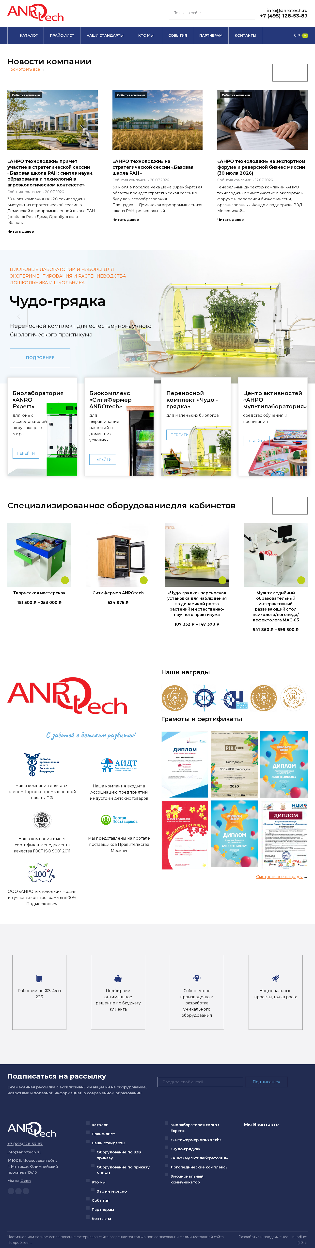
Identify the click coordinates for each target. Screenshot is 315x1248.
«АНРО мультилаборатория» (199, 1158)
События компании (26, 95)
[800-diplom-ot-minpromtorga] (284, 764)
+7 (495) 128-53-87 (284, 16)
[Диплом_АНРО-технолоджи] (234, 764)
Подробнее (18, 1242)
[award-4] (174, 698)
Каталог (100, 1124)
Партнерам (103, 1209)
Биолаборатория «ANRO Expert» (195, 1127)
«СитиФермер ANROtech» (196, 1139)
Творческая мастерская (39, 593)
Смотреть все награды (279, 876)
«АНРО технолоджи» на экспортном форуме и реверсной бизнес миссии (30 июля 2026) (261, 167)
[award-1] (263, 698)
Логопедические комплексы (199, 1167)
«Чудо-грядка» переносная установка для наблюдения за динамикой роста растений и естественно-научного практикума (197, 604)
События (101, 1200)
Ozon (25, 1180)
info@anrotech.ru (287, 10)
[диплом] (184, 764)
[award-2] (204, 698)
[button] (19, 317)
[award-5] (293, 698)
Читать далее (20, 231)
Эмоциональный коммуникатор (187, 1179)
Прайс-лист (103, 1134)
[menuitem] (25, 35)
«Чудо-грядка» (185, 1149)
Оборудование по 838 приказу (119, 1155)
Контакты (101, 1218)
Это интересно (112, 1191)
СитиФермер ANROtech (118, 593)
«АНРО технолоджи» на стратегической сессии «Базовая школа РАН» (152, 167)
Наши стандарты (108, 1143)
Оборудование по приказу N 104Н (123, 1170)
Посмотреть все (23, 69)
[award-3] (234, 698)
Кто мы (99, 1182)
